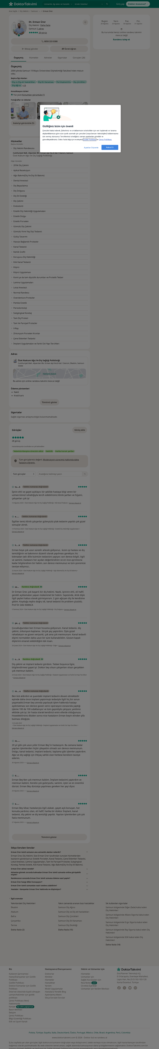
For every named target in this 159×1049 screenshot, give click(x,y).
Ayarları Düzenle (91, 148)
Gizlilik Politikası (89, 139)
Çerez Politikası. (105, 139)
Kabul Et (110, 147)
